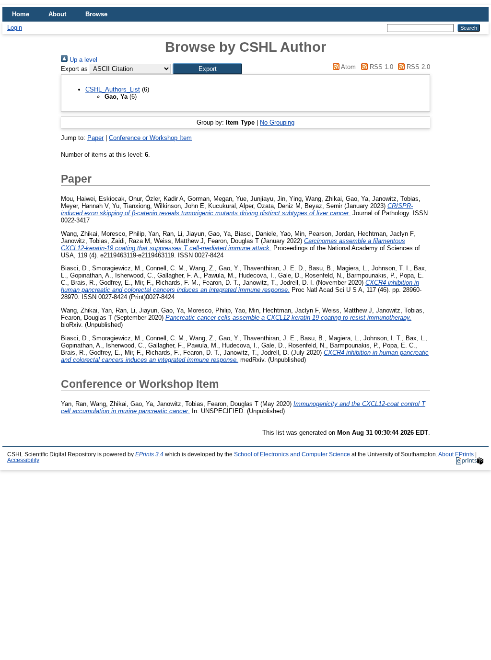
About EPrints (456, 454)
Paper (95, 137)
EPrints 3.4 (149, 454)
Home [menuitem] (20, 14)
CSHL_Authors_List (112, 89)
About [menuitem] (57, 14)
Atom (347, 66)
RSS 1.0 (380, 66)
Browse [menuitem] (96, 14)
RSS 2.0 (417, 66)
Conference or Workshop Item (150, 137)
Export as (74, 68)
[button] (207, 68)
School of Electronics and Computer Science (292, 454)
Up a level (82, 59)
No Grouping (277, 122)
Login (14, 27)
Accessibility (23, 460)
